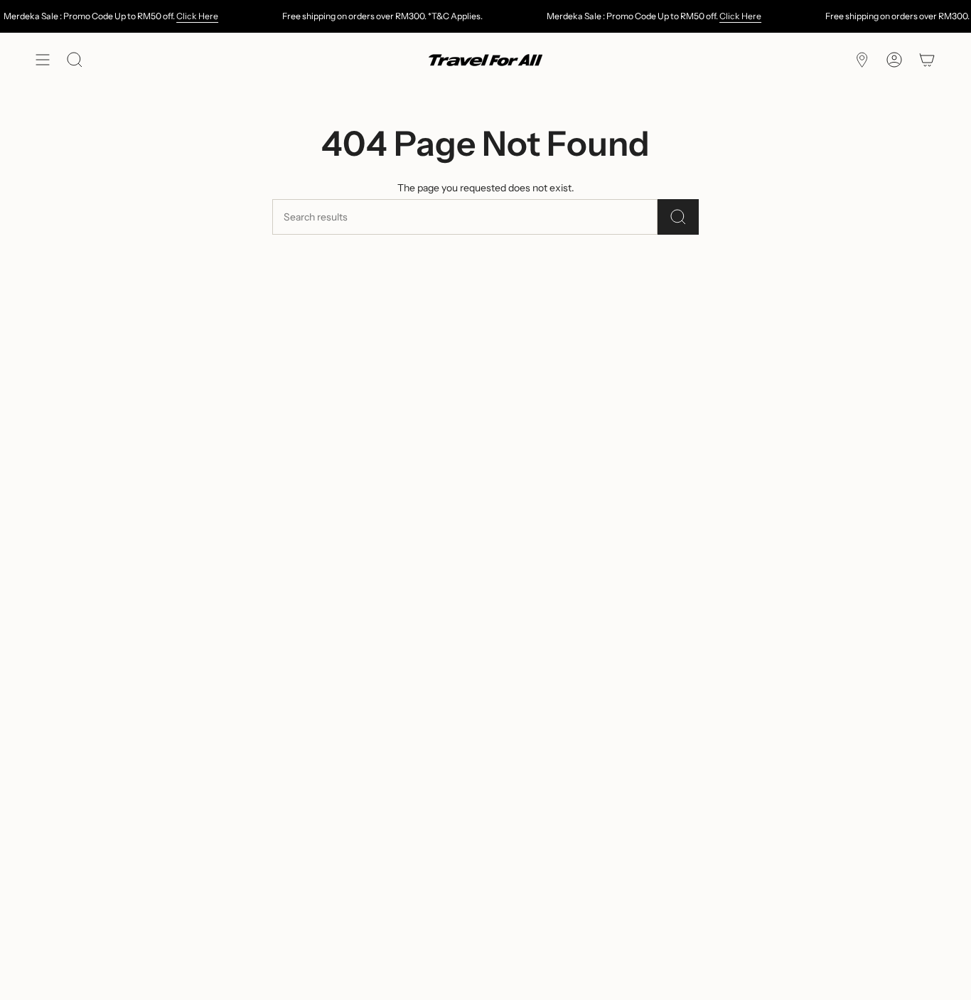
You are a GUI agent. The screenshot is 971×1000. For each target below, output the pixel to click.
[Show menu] (42, 60)
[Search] (678, 217)
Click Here (197, 16)
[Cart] (927, 60)
